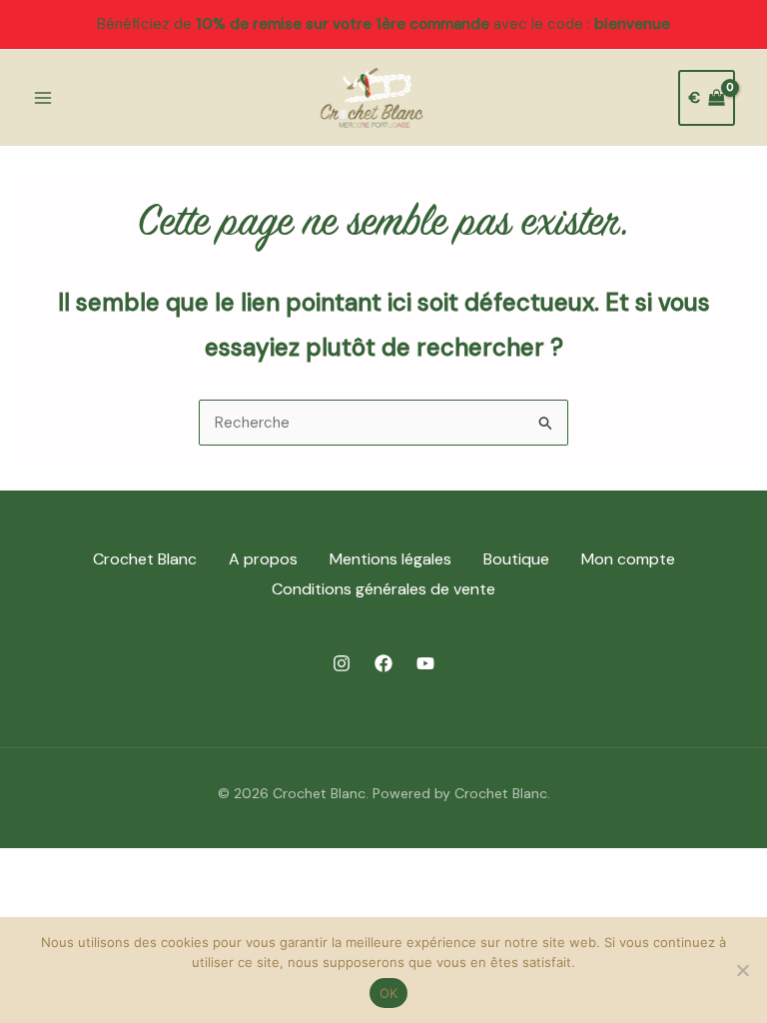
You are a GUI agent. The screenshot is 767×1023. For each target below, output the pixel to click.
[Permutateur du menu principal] (42, 97)
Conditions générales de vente (383, 588)
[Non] (742, 970)
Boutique (516, 558)
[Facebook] (383, 663)
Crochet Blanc (145, 558)
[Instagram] (342, 663)
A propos (263, 558)
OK (389, 993)
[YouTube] (425, 663)
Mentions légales (390, 558)
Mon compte (628, 558)
